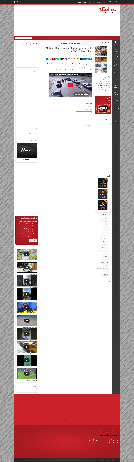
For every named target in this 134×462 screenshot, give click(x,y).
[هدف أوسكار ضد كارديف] (27, 373)
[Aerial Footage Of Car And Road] (27, 254)
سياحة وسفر (105, 233)
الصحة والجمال (105, 247)
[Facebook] (14, 2)
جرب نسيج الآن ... (67, 420)
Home (89, 43)
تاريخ (107, 271)
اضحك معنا (106, 230)
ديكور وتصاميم (105, 235)
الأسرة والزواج (105, 218)
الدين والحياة (105, 221)
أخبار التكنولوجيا (104, 238)
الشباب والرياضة (104, 250)
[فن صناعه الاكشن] (27, 267)
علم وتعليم (106, 274)
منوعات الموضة (104, 244)
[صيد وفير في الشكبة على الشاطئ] (27, 320)
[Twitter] (17, 2)
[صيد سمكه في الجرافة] (27, 347)
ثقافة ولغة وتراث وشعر (103, 268)
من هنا (32, 240)
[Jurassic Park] (27, 294)
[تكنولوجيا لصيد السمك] (27, 334)
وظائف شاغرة (105, 262)
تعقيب (90, 100)
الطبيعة (106, 224)
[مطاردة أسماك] (27, 360)
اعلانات (106, 227)
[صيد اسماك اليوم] (27, 280)
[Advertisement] (44, 21)
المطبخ (106, 256)
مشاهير (106, 265)
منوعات (106, 259)
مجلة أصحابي (87, 55)
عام (83, 43)
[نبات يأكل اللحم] (27, 307)
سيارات (106, 253)
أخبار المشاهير (105, 241)
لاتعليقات (63, 55)
